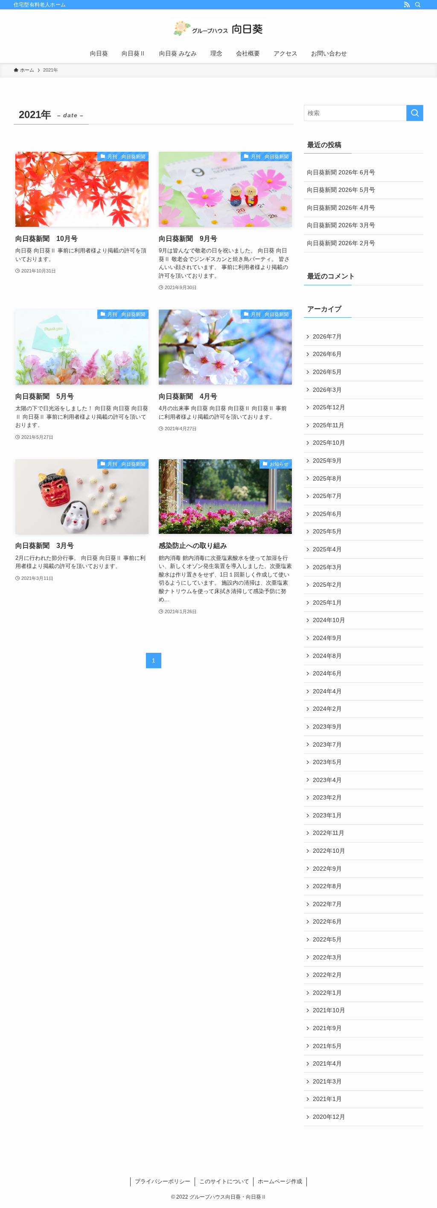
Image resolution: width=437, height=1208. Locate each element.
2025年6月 (327, 513)
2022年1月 (327, 992)
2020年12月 (329, 1116)
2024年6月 (327, 673)
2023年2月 (327, 797)
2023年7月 (327, 744)
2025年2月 (327, 584)
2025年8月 (327, 478)
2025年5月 (327, 531)
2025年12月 (329, 407)
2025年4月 (327, 549)
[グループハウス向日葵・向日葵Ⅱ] (218, 28)
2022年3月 (327, 957)
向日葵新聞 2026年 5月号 (341, 189)
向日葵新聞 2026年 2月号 (341, 243)
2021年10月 (329, 1010)
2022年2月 (327, 974)
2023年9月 (327, 726)
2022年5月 (327, 939)
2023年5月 (327, 762)
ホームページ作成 (280, 1181)
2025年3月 (327, 567)
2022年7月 (327, 904)
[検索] (417, 4)
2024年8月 (327, 655)
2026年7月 (327, 336)
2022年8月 (327, 886)
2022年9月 (327, 868)
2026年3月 (327, 389)
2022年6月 (327, 921)
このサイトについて (224, 1181)
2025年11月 (328, 425)
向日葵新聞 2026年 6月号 (341, 172)
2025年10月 (329, 442)
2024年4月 (327, 691)
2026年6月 (327, 354)
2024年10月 (329, 620)
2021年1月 (327, 1098)
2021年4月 (327, 1063)
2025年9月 (327, 460)
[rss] (406, 4)
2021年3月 (327, 1081)
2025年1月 (327, 602)
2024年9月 (327, 637)
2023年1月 (327, 815)
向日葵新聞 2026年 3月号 (341, 225)
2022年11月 (328, 832)
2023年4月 (327, 779)
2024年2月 (327, 708)
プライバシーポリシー (162, 1181)
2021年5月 (327, 1046)
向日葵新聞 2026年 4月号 (341, 207)
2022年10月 (329, 850)
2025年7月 (327, 495)
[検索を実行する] (414, 113)
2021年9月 (327, 1028)
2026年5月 (327, 371)
